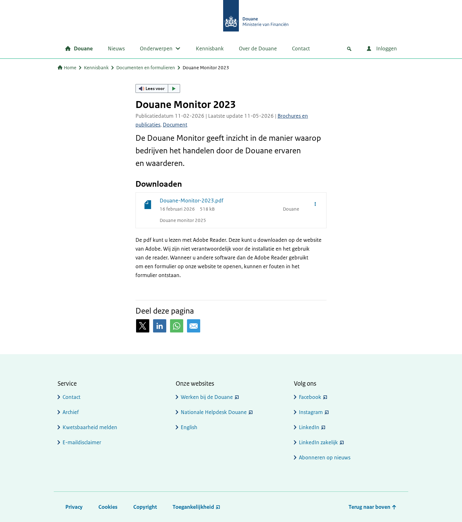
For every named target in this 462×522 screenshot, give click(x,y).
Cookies (108, 506)
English (189, 427)
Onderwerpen (156, 48)
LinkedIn (309, 427)
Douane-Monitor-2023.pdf (191, 200)
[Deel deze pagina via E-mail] (193, 325)
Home (70, 68)
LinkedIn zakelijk (318, 442)
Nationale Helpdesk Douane (214, 412)
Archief (71, 412)
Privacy (74, 506)
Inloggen (386, 48)
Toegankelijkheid (193, 506)
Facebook (310, 397)
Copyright (145, 506)
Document (175, 124)
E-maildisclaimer (82, 442)
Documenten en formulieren (145, 68)
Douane (83, 48)
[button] (157, 88)
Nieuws (116, 48)
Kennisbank (210, 48)
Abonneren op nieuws (324, 457)
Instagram (311, 412)
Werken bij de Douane (207, 397)
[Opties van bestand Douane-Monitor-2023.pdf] (315, 204)
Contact (301, 48)
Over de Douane (258, 48)
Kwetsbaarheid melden (90, 427)
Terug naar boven (370, 506)
